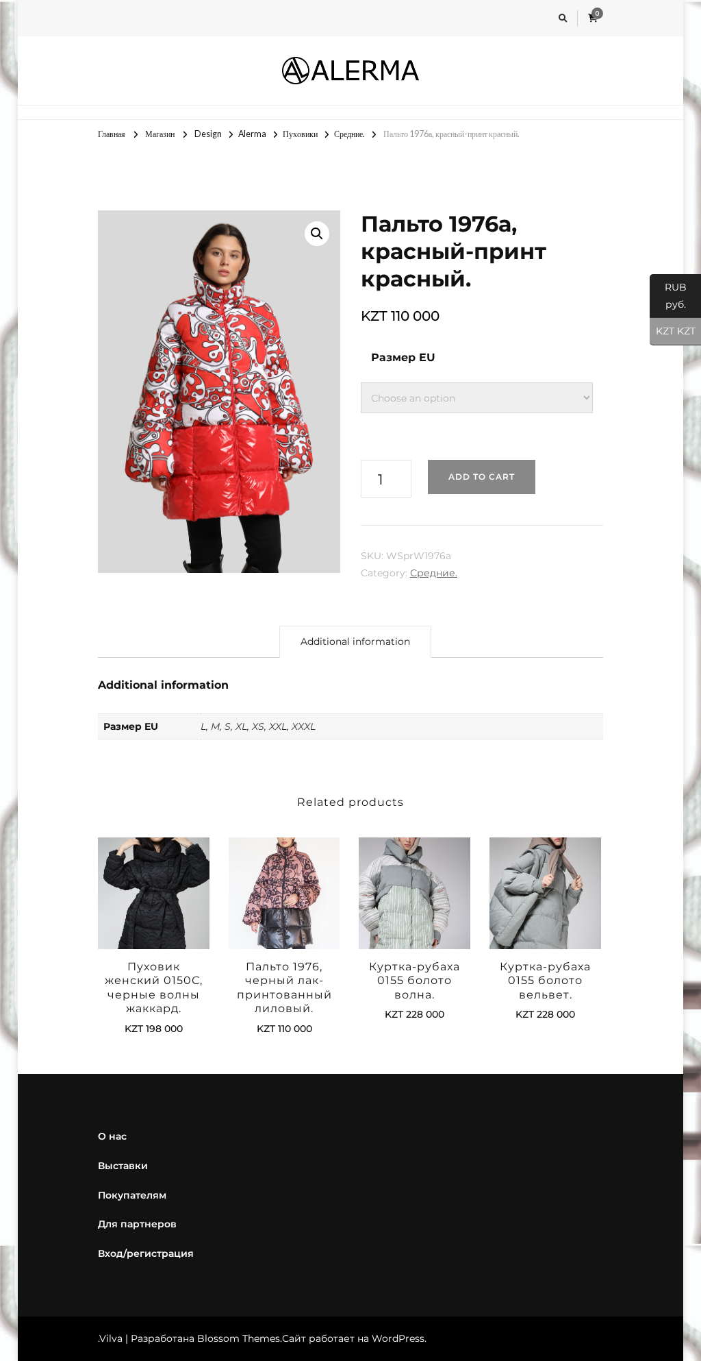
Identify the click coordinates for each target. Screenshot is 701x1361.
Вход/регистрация (146, 1253)
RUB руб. (668, 295)
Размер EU (403, 357)
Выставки (123, 1166)
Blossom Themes (238, 1338)
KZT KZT (673, 331)
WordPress (398, 1338)
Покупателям (132, 1195)
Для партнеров (137, 1224)
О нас (112, 1136)
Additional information (355, 641)
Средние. (433, 573)
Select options (153, 910)
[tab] (355, 642)
